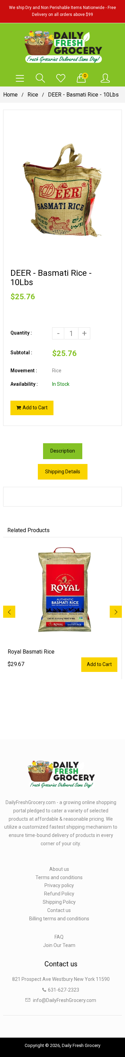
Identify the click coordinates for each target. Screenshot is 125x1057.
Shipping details (62, 471)
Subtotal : (21, 352)
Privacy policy (59, 885)
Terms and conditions (59, 877)
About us (59, 869)
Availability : (24, 384)
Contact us (59, 910)
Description (62, 451)
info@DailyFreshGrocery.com (64, 1000)
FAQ (59, 937)
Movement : (23, 370)
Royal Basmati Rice (31, 651)
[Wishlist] (60, 78)
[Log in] (105, 78)
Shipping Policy (59, 902)
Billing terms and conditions (59, 918)
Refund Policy (59, 893)
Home (10, 94)
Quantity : (21, 333)
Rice (32, 94)
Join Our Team (59, 945)
